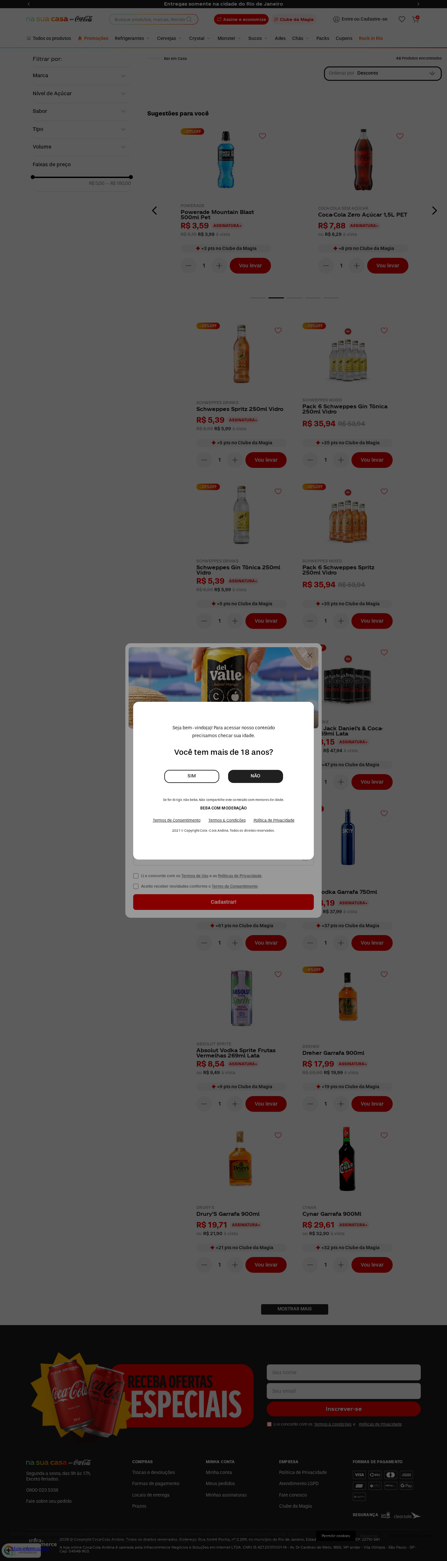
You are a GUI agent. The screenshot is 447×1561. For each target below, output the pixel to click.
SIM (192, 776)
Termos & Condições (227, 820)
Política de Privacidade (274, 820)
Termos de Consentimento (177, 820)
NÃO (255, 776)
